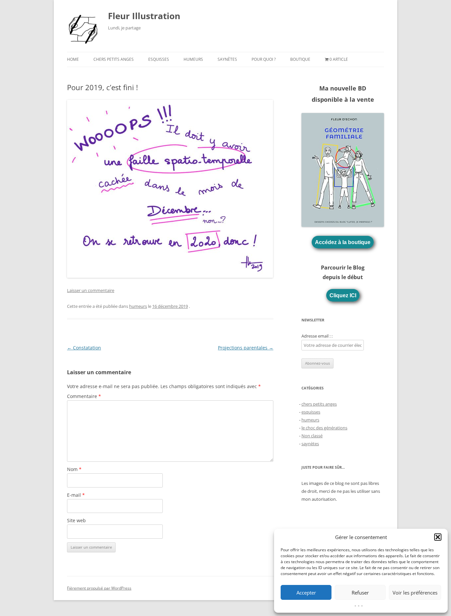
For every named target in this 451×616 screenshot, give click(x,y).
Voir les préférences (415, 592)
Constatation (84, 347)
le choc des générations (324, 428)
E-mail (76, 495)
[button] (437, 537)
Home (73, 59)
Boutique (300, 59)
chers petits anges (113, 59)
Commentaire (84, 396)
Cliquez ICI (343, 295)
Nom (74, 469)
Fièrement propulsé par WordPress (99, 588)
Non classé (312, 436)
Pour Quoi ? (264, 59)
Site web (76, 520)
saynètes (227, 59)
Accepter (306, 592)
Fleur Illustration (144, 16)
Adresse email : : (316, 336)
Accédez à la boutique (342, 242)
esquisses (158, 59)
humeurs (193, 59)
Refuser (360, 592)
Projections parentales (245, 347)
